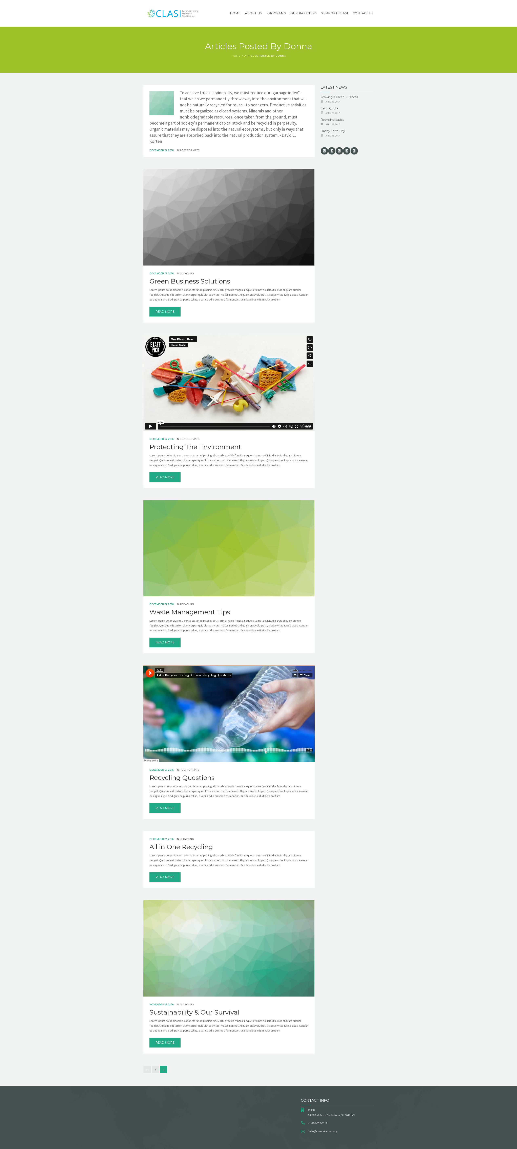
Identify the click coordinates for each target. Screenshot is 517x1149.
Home (235, 13)
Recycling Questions (181, 777)
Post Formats (189, 150)
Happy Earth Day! (333, 131)
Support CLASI (334, 13)
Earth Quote (329, 108)
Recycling (187, 273)
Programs (276, 13)
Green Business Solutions (189, 281)
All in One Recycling (181, 847)
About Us (253, 13)
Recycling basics (332, 120)
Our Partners (303, 13)
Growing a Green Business (339, 97)
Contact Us (363, 13)
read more (165, 311)
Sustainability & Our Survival (194, 1012)
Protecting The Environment (195, 447)
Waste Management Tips (189, 612)
